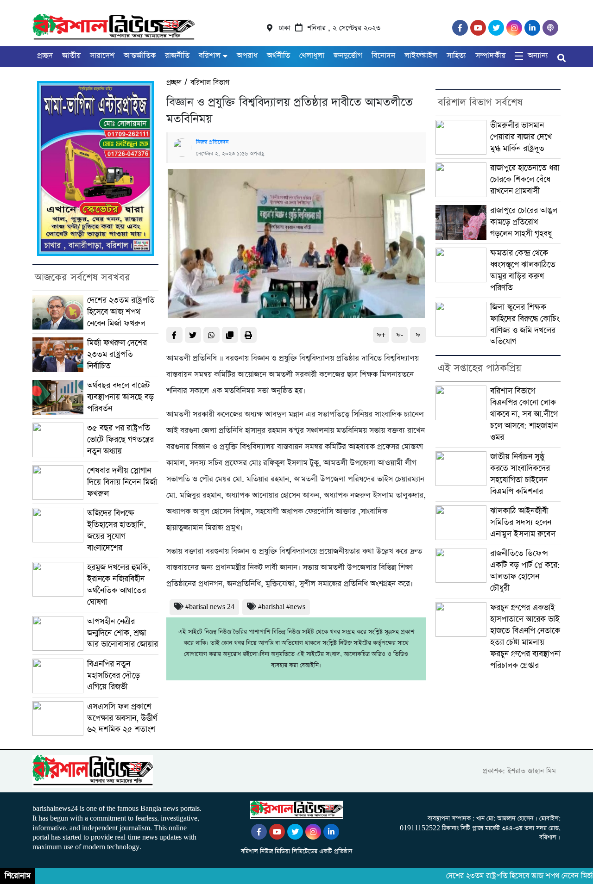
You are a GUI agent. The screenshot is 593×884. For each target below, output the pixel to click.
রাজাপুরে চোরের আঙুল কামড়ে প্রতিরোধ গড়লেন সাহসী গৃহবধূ (523, 222)
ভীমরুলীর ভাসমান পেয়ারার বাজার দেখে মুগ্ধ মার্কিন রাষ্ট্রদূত (521, 137)
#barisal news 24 (209, 607)
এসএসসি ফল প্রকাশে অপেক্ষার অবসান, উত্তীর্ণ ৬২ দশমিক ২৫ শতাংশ (122, 718)
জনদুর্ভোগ (348, 55)
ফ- (399, 334)
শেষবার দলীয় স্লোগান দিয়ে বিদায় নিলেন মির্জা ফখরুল (122, 482)
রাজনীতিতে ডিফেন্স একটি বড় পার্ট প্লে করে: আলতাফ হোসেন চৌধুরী (525, 571)
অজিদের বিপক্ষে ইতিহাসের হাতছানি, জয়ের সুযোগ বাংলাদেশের (116, 531)
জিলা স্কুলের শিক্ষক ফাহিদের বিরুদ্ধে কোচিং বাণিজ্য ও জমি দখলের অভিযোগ (524, 325)
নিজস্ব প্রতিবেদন (212, 142)
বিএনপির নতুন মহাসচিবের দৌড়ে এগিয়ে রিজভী (113, 676)
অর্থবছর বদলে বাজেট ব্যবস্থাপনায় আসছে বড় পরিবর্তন (120, 397)
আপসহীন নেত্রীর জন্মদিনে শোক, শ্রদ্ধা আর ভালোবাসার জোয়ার (122, 633)
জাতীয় (71, 55)
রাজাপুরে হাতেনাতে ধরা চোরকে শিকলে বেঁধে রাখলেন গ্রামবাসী (524, 179)
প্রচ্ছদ (45, 55)
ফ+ (381, 334)
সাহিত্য (456, 55)
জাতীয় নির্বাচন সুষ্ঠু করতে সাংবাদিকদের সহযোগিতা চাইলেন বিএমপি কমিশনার (520, 474)
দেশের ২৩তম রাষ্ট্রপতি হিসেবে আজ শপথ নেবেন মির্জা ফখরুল (121, 312)
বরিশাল (210, 55)
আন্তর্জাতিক (140, 55)
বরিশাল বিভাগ (209, 82)
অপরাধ (247, 55)
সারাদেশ (102, 55)
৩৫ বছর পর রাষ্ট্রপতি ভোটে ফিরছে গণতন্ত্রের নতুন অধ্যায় (120, 440)
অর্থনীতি (278, 55)
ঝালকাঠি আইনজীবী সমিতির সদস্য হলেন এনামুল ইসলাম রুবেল (522, 522)
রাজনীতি (177, 55)
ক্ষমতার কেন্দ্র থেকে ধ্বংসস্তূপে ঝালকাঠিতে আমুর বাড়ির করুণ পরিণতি (522, 270)
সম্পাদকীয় (490, 55)
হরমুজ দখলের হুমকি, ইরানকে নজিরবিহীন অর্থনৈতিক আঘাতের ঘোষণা (118, 585)
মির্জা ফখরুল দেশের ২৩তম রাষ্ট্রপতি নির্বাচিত (117, 354)
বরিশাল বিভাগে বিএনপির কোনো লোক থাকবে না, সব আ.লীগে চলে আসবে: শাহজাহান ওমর (524, 414)
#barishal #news (281, 607)
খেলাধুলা (311, 55)
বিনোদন (383, 55)
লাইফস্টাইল (420, 55)
